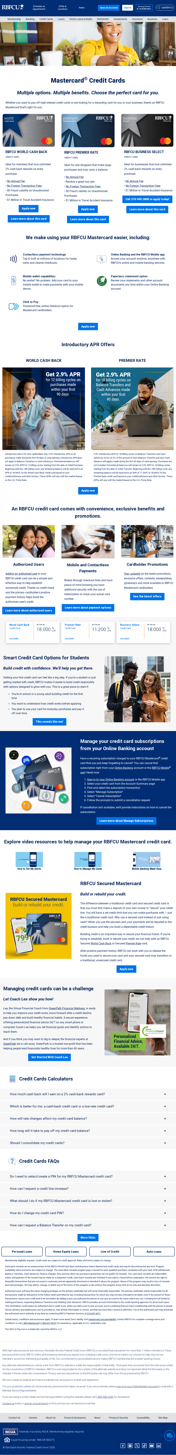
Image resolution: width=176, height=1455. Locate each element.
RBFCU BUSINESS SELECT (144, 152)
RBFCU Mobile (160, 768)
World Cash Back (101, 943)
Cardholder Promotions (147, 564)
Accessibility (143, 1417)
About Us (51, 1417)
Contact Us (14, 1417)
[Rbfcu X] (137, 1445)
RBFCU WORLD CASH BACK (26, 152)
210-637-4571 (93, 1313)
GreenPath (9, 1043)
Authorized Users (28, 564)
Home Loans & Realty (80, 19)
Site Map (163, 1417)
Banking (30, 19)
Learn (165, 19)
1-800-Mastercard (30, 1323)
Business (152, 19)
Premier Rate (133, 943)
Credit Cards (46, 19)
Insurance (137, 19)
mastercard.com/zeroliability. (102, 1319)
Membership (14, 19)
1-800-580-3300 (104, 1397)
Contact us (8, 1403)
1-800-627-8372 (48, 1323)
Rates (82, 7)
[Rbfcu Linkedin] (158, 1445)
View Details (13, 638)
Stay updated (132, 573)
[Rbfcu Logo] (13, 7)
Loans (61, 19)
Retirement (103, 19)
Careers (33, 1417)
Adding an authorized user (21, 573)
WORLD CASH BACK (44, 360)
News (97, 1417)
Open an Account (109, 7)
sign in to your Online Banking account (137, 1386)
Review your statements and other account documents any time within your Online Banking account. (140, 284)
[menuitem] (14, 19)
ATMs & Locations (62, 7)
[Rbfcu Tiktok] (144, 1445)
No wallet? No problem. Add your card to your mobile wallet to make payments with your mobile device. (53, 284)
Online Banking (124, 768)
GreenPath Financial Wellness (67, 1008)
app (82, 772)
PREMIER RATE (132, 360)
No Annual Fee (16, 181)
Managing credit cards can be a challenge (48, 988)
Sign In (127, 7)
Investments (120, 19)
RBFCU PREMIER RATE (81, 152)
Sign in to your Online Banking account (110, 779)
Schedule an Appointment (39, 7)
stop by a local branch (36, 1403)
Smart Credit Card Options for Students (46, 658)
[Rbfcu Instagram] (130, 1445)
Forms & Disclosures (75, 1417)
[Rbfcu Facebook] (122, 1445)
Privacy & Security (118, 1417)
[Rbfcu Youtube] (151, 1445)
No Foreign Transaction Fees (24, 185)
